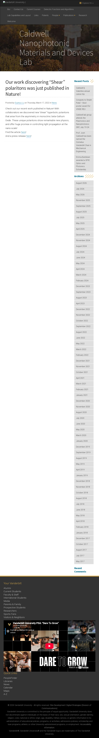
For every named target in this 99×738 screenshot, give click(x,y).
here (23, 132)
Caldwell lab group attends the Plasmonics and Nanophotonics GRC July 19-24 (84, 121)
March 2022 (81, 349)
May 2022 (80, 343)
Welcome (11, 21)
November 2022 (83, 315)
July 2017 (80, 555)
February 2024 (82, 280)
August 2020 (81, 412)
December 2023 (83, 286)
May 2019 (80, 464)
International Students (15, 597)
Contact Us (18, 9)
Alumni (7, 588)
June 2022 (80, 338)
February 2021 (82, 389)
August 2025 (81, 212)
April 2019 (80, 470)
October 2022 (82, 321)
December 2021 (83, 361)
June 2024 (80, 257)
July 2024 (80, 252)
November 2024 (83, 240)
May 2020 (80, 429)
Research (83, 15)
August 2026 (81, 183)
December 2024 (83, 235)
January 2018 (82, 533)
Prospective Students (14, 607)
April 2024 (80, 269)
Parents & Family (12, 604)
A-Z (5, 694)
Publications (68, 15)
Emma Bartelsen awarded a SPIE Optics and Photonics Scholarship (83, 163)
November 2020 (83, 407)
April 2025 (80, 229)
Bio (8, 9)
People (55, 15)
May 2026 (80, 195)
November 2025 (83, 200)
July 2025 (80, 217)
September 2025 (83, 206)
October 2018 (82, 493)
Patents (45, 15)
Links (36, 15)
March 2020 (81, 435)
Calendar (8, 687)
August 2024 (81, 246)
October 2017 (82, 544)
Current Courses (33, 9)
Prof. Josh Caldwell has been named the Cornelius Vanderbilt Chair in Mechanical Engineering (83, 142)
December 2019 (83, 447)
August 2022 (81, 332)
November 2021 (83, 366)
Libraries (8, 681)
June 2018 (80, 510)
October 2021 (82, 372)
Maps (6, 690)
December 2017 (83, 538)
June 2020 (80, 424)
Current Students (12, 591)
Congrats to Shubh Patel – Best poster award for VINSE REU (84, 104)
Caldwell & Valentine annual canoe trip (83, 91)
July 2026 (80, 189)
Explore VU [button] (86, 3)
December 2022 (83, 309)
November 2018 (83, 487)
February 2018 (82, 527)
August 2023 (81, 298)
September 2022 (83, 326)
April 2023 (80, 303)
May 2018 (80, 515)
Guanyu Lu (19, 103)
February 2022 (82, 355)
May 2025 (80, 223)
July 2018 (80, 504)
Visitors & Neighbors (14, 617)
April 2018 (80, 521)
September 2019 (83, 452)
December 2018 (83, 481)
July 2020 (80, 418)
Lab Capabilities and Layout (19, 15)
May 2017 (80, 561)
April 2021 (80, 378)
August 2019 (81, 458)
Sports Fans (10, 614)
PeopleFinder (10, 678)
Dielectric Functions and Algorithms (59, 9)
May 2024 (80, 263)
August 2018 (81, 498)
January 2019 (82, 475)
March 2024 (81, 275)
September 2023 (83, 292)
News (54, 103)
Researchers (10, 610)
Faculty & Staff (11, 594)
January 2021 (82, 395)
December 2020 (83, 401)
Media (7, 601)
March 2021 (81, 384)
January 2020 (82, 441)
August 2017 (81, 550)
